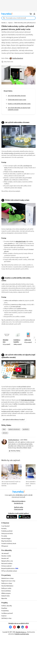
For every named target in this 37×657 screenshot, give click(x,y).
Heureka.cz (4, 23)
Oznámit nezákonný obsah (8, 543)
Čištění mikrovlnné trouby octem (17, 100)
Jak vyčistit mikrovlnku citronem (17, 96)
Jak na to (6, 433)
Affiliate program (6, 593)
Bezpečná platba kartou (8, 568)
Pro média (4, 536)
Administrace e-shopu (7, 578)
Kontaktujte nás (18, 503)
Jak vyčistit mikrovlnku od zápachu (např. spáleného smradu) (19, 109)
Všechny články (15, 451)
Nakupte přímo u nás (7, 561)
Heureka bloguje (6, 538)
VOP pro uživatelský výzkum (9, 571)
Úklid (5, 429)
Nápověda (4, 598)
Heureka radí (4, 558)
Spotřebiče (26, 429)
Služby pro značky (6, 588)
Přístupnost (4, 546)
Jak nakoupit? (5, 553)
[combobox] (18, 18)
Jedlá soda (28, 337)
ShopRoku (4, 608)
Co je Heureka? (5, 526)
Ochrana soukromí (6, 566)
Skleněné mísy (6, 337)
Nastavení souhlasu (6, 563)
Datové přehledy (6, 591)
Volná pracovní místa (7, 533)
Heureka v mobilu (6, 556)
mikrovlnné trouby (21, 241)
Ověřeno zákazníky (6, 606)
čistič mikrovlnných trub (27, 400)
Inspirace (10, 23)
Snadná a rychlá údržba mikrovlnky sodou (19, 104)
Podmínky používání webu (21, 634)
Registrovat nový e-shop (8, 581)
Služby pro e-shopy (6, 583)
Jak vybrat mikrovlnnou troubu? (14, 420)
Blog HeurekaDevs (6, 541)
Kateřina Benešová (17, 58)
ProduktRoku (5, 611)
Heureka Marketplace (7, 586)
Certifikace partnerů (7, 613)
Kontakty (4, 529)
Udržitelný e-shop (6, 618)
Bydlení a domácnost (15, 429)
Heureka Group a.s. (21, 632)
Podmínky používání (6, 531)
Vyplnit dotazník (18, 509)
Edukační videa (5, 596)
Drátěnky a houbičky (17, 337)
